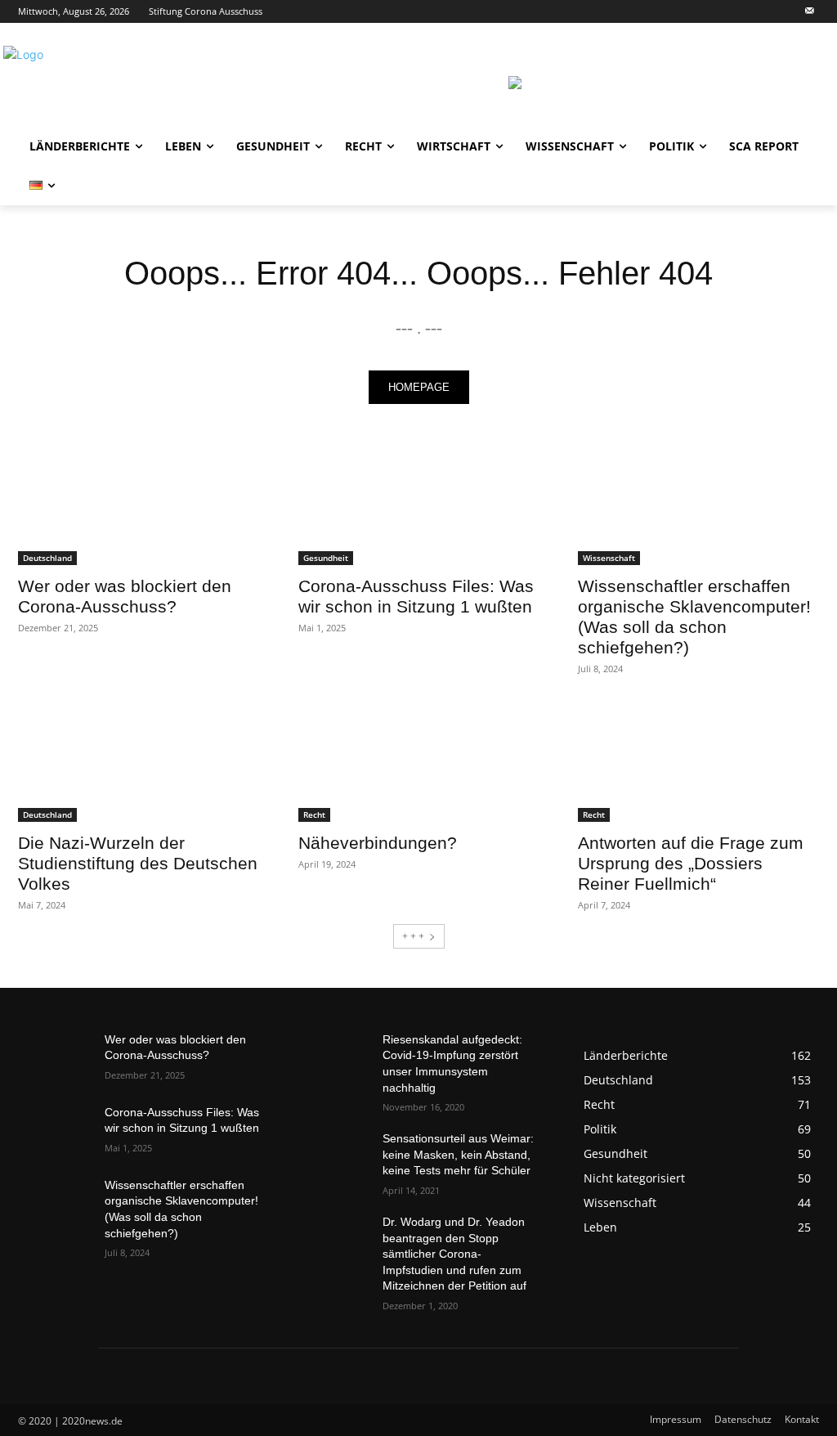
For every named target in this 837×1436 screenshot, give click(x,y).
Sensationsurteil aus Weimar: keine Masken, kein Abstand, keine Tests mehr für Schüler (458, 1154)
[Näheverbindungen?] (418, 761)
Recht (314, 814)
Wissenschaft (609, 557)
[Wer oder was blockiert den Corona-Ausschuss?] (138, 505)
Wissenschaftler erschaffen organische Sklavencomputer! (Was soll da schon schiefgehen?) (694, 617)
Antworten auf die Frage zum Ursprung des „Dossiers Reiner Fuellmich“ (690, 863)
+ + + (413, 936)
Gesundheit (325, 557)
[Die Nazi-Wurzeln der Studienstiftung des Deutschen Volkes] (138, 761)
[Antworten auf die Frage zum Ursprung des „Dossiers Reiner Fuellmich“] (698, 761)
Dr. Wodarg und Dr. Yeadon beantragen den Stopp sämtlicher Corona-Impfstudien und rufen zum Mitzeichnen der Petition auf (454, 1253)
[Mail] (809, 11)
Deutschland (47, 557)
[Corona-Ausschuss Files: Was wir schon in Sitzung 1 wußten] (418, 505)
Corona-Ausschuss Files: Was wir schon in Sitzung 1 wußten (416, 596)
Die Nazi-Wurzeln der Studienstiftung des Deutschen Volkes (137, 863)
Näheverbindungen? (377, 842)
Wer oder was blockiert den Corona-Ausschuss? (124, 596)
